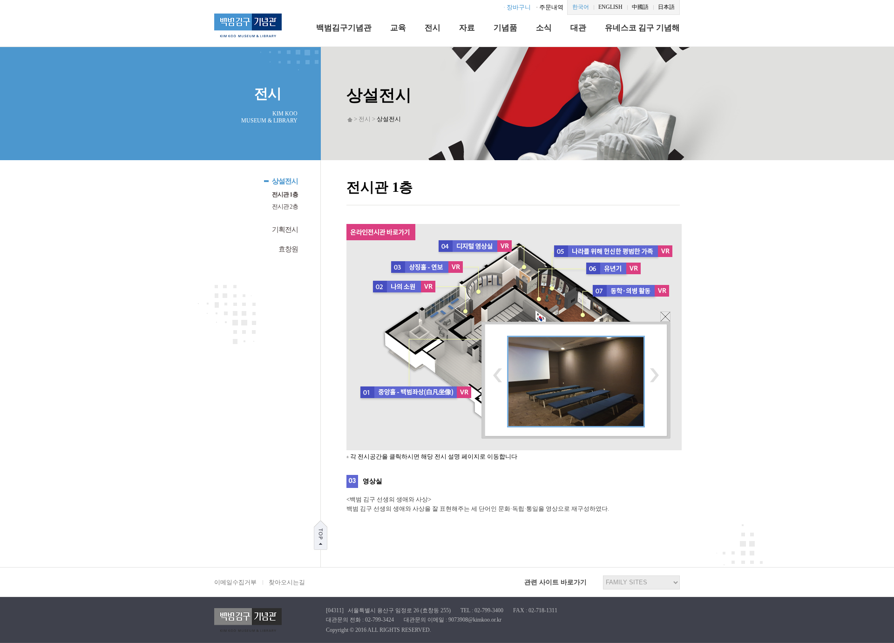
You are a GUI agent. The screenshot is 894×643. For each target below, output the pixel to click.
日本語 (666, 7)
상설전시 (285, 181)
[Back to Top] (320, 534)
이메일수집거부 (235, 582)
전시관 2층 (285, 206)
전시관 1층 (285, 194)
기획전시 (285, 229)
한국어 (580, 7)
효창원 (288, 249)
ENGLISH (610, 7)
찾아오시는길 (287, 582)
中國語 (640, 7)
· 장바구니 (517, 7)
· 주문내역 (549, 7)
